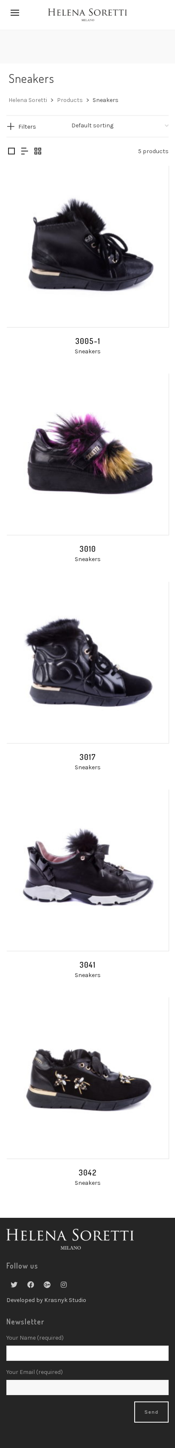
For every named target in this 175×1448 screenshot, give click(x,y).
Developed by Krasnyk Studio (46, 1300)
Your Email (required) (34, 1372)
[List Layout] (25, 152)
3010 (87, 548)
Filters (27, 126)
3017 (87, 757)
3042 (87, 1172)
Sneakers (88, 351)
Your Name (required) (35, 1337)
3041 (87, 964)
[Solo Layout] (11, 152)
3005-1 (87, 341)
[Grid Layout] (38, 152)
